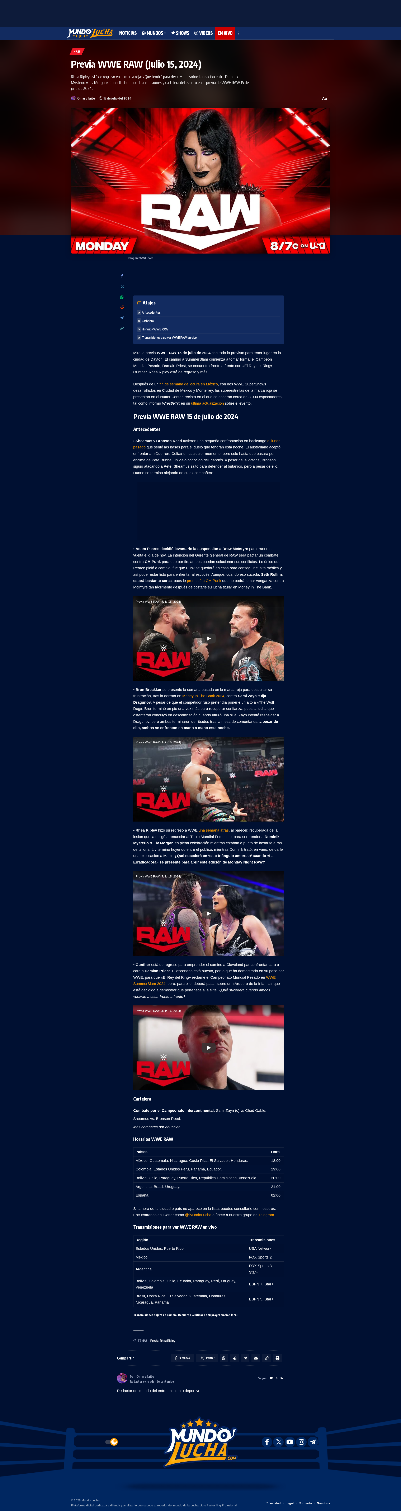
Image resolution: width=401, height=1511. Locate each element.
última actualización (207, 403)
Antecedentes (151, 312)
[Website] (271, 1378)
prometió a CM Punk (204, 581)
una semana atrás (214, 830)
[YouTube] (290, 1442)
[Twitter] (122, 286)
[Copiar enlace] (122, 328)
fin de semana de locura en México (189, 384)
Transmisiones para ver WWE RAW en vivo (169, 337)
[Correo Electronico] (255, 1358)
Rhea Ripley (167, 1340)
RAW (77, 51)
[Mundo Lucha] (90, 33)
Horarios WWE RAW (155, 329)
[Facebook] (122, 276)
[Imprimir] (277, 1358)
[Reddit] (122, 307)
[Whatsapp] (122, 297)
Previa (154, 1340)
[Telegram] (122, 318)
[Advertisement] (200, 12)
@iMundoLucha (198, 1215)
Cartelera (148, 321)
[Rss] (281, 1378)
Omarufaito (86, 98)
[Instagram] (301, 1442)
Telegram (266, 1215)
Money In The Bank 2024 (203, 696)
